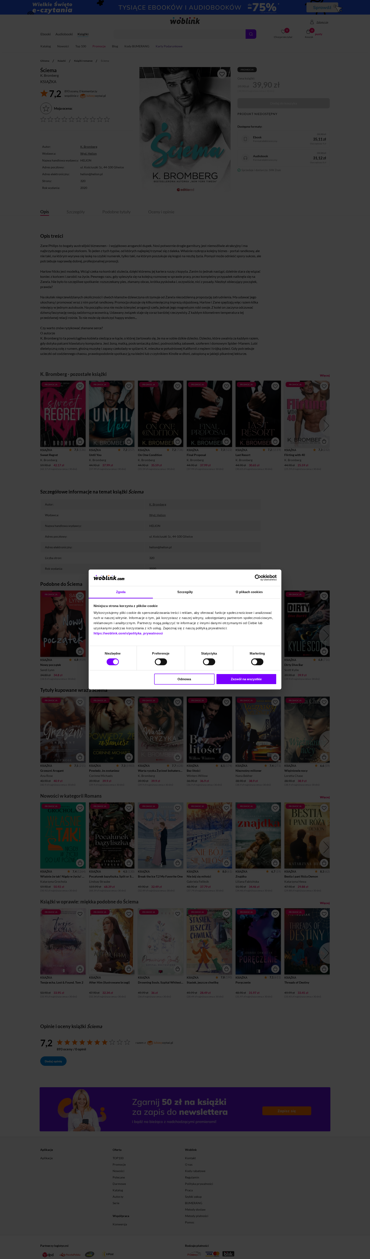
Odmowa (184, 679)
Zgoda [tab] (121, 592)
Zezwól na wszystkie (246, 679)
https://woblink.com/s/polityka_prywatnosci (128, 633)
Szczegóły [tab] (185, 592)
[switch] (161, 661)
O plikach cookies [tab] (249, 592)
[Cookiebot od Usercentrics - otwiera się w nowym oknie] (258, 577)
